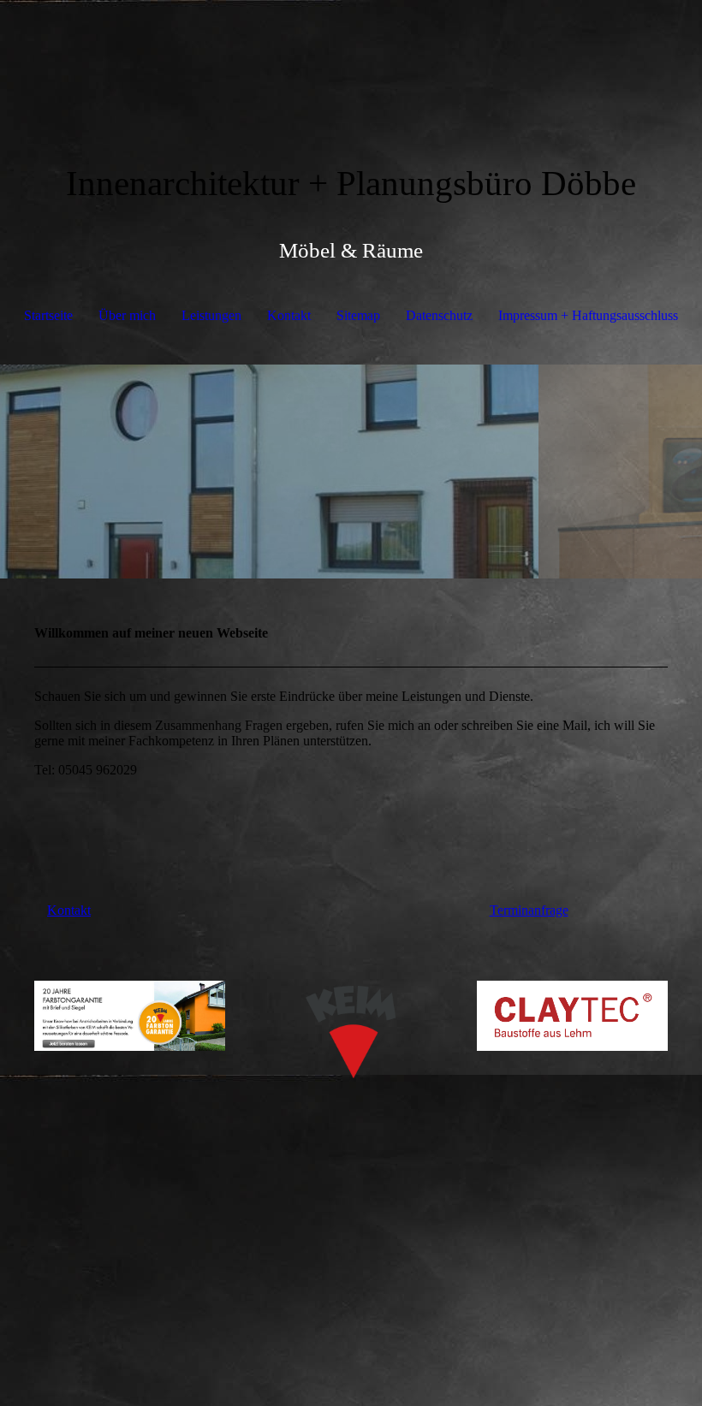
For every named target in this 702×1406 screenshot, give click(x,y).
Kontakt (289, 315)
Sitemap (358, 315)
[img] (351, 64)
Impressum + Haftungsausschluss (588, 315)
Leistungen (211, 315)
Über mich (127, 315)
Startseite (48, 315)
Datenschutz (439, 315)
